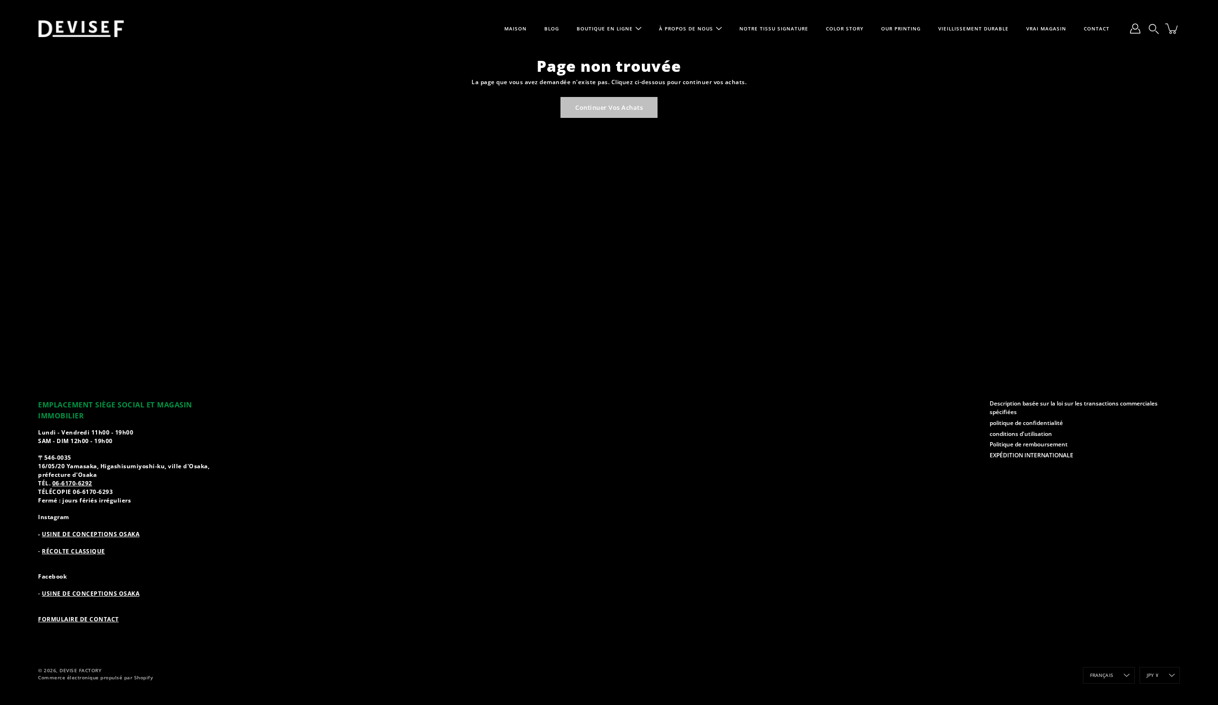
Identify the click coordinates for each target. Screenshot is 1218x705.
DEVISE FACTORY (80, 670)
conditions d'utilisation (1021, 433)
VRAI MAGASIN (1046, 28)
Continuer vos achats (609, 107)
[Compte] (1135, 28)
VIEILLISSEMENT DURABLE (973, 28)
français (1102, 675)
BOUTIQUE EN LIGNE (605, 28)
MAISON (515, 28)
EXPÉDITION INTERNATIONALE (1031, 455)
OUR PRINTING (901, 28)
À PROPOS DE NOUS (686, 28)
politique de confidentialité (1026, 422)
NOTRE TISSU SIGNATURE (773, 28)
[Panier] (1172, 28)
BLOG (551, 28)
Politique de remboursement (1029, 444)
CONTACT (1097, 28)
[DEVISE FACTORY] (81, 28)
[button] (1154, 28)
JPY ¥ (1153, 675)
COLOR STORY (845, 28)
